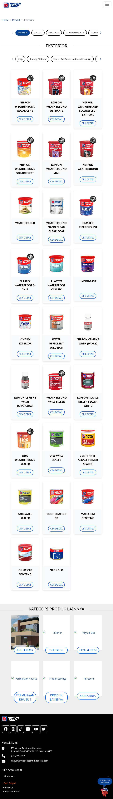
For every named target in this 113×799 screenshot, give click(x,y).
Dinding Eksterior (38, 59)
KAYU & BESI (54, 32)
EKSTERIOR (22, 32)
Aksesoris (88, 696)
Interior (56, 650)
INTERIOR (38, 32)
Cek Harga (8, 787)
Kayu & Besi (88, 650)
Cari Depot (10, 783)
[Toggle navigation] (107, 4)
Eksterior (25, 650)
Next (100, 33)
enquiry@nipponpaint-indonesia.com (29, 760)
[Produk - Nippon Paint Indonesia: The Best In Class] (12, 5)
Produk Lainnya (56, 697)
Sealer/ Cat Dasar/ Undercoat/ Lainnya (72, 59)
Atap (20, 59)
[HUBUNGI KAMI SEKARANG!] (104, 792)
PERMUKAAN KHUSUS (75, 32)
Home (5, 20)
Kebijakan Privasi (11, 791)
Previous (12, 33)
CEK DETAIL (25, 119)
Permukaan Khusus (25, 697)
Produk (16, 20)
